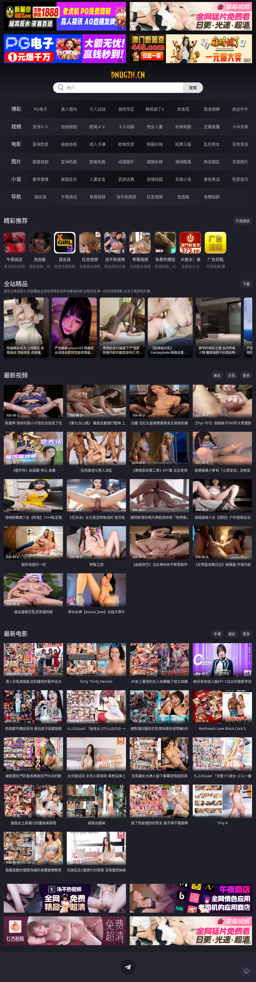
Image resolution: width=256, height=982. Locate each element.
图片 (16, 161)
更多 (246, 375)
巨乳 (231, 375)
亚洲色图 (69, 162)
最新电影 (16, 633)
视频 (16, 126)
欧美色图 (98, 162)
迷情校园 (155, 179)
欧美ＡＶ (98, 126)
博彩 (16, 109)
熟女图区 (212, 162)
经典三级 (183, 144)
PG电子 (40, 109)
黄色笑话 (212, 179)
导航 (16, 196)
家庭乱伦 (69, 179)
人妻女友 (98, 179)
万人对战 (98, 109)
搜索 (193, 87)
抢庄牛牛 (240, 109)
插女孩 (40, 197)
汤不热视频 (126, 197)
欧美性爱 (126, 144)
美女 (217, 375)
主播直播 (212, 126)
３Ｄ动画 (126, 126)
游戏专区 (126, 109)
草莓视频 (98, 197)
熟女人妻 (155, 126)
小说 (16, 179)
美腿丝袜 (155, 162)
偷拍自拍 (69, 144)
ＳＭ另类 (240, 126)
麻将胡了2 (155, 109)
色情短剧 (212, 197)
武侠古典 (126, 179)
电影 (16, 144)
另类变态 (240, 144)
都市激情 (40, 179)
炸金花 (183, 109)
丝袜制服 (183, 126)
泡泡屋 (183, 197)
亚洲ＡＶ (40, 126)
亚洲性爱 (40, 144)
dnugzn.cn (128, 75)
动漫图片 (126, 162)
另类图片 (240, 162)
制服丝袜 (155, 144)
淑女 (231, 633)
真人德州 (69, 109)
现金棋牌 (212, 109)
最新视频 (16, 375)
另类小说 (183, 179)
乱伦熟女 (212, 144)
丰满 (217, 633)
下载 (246, 284)
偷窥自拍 (40, 162)
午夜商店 (69, 197)
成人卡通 (98, 144)
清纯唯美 (183, 162)
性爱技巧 (240, 179)
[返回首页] (246, 971)
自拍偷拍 (69, 126)
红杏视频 (155, 197)
